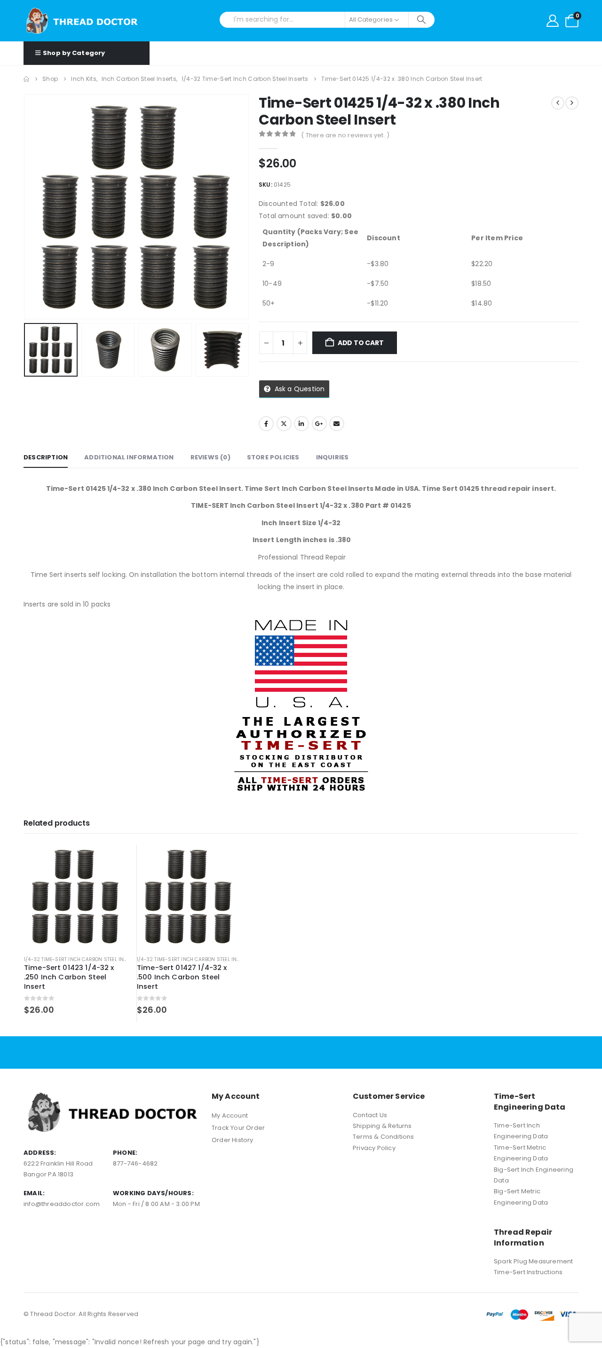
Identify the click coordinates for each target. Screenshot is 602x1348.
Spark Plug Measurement (533, 1261)
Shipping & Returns (382, 1125)
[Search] (422, 20)
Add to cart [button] (111, 860)
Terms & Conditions (383, 1136)
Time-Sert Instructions (528, 1272)
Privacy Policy (374, 1147)
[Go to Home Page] (26, 79)
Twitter (284, 423)
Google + (319, 423)
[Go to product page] (75, 896)
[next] (571, 103)
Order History (232, 1139)
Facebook (266, 423)
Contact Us (370, 1115)
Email (336, 423)
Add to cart (361, 342)
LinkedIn (301, 423)
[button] (26, 207)
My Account (230, 1115)
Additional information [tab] (129, 457)
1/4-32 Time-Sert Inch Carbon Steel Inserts (81, 959)
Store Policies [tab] (273, 457)
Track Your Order (238, 1127)
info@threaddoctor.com (62, 1203)
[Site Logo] (82, 20)
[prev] (557, 103)
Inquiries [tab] (332, 457)
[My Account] (553, 21)
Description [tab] (46, 457)
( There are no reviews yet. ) (345, 135)
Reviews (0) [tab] (210, 457)
